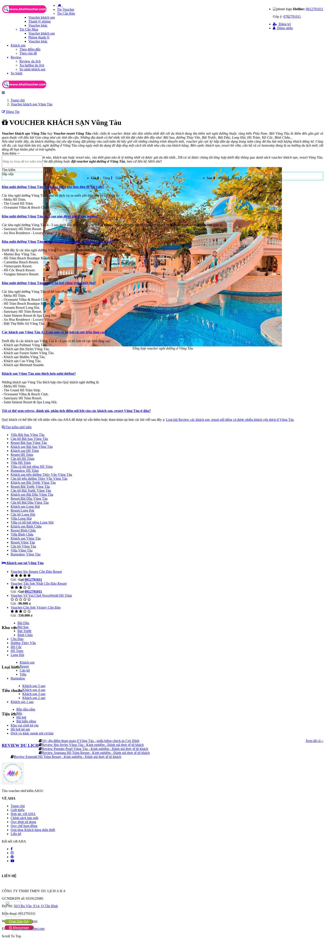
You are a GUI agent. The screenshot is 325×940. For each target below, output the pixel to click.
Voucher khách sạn (41, 17)
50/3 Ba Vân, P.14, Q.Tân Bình (36, 906)
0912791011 (314, 9)
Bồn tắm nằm (25, 709)
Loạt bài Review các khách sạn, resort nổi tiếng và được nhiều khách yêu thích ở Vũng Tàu (230, 419)
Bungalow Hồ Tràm (25, 470)
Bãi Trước (24, 631)
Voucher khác (38, 25)
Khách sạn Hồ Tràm (25, 451)
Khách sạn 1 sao (22, 702)
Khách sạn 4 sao (33, 690)
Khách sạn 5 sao (33, 686)
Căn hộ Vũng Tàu (23, 546)
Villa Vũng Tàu (21, 550)
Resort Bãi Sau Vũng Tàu (29, 443)
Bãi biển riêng (26, 721)
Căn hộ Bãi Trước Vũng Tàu (31, 490)
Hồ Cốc (16, 647)
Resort (24, 666)
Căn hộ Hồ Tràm (22, 458)
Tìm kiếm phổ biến (18, 427)
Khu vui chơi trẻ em (24, 725)
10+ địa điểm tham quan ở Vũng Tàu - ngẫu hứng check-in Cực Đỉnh (90, 741)
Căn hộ (25, 670)
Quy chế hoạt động (24, 826)
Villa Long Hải (21, 518)
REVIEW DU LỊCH (20, 745)
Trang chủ (18, 806)
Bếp (19, 713)
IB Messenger (19, 927)
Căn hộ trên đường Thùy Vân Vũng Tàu (39, 478)
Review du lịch (30, 61)
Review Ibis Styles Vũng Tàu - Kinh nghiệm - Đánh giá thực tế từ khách (93, 745)
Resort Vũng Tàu (23, 542)
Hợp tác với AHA (23, 814)
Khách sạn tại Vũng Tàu (25, 563)
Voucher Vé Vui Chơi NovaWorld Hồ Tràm (41, 595)
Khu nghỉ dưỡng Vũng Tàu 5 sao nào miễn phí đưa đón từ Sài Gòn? (53, 187)
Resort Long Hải (22, 510)
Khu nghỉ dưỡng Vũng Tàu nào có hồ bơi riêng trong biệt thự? (49, 283)
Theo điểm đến (29, 49)
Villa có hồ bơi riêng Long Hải (32, 522)
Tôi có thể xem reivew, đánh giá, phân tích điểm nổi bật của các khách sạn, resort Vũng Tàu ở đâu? (76, 411)
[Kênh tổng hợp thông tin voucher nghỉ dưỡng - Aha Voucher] (29, 13)
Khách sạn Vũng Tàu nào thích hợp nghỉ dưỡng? (39, 373)
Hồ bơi (21, 717)
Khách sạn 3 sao (33, 694)
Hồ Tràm (17, 651)
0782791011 (292, 16)
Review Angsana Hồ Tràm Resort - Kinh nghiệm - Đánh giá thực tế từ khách (96, 753)
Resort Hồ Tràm (22, 454)
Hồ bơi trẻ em (20, 729)
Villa (23, 674)
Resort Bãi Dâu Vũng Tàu (29, 498)
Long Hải (17, 655)
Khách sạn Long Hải (25, 506)
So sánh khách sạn (32, 69)
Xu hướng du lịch (31, 65)
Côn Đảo (17, 639)
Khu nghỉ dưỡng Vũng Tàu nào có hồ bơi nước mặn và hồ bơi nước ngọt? (57, 241)
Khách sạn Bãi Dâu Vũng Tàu (32, 494)
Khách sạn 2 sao (33, 698)
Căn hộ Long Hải (23, 514)
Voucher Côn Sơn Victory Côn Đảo (36, 607)
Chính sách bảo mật (24, 818)
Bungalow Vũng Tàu (25, 554)
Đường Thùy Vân (23, 643)
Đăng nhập (284, 28)
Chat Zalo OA (19, 921)
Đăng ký (284, 24)
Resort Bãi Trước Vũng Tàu (30, 486)
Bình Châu (25, 635)
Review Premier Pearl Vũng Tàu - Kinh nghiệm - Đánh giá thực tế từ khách (95, 749)
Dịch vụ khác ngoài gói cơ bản (32, 733)
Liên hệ (16, 834)
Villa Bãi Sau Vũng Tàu (27, 435)
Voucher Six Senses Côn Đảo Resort (36, 571)
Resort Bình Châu (23, 530)
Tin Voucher (65, 9)
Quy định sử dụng (23, 822)
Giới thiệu (18, 810)
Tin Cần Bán (66, 13)
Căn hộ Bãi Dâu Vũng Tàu (30, 502)
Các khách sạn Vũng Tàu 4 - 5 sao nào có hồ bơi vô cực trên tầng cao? (54, 332)
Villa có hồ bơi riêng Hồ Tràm (32, 466)
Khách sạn (18, 45)
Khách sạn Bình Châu (26, 526)
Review (16, 57)
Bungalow (18, 678)
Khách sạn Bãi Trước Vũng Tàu (33, 482)
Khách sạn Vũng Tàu (26, 538)
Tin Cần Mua (28, 29)
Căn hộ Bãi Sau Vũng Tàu (29, 439)
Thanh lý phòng (39, 21)
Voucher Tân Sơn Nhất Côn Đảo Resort (39, 583)
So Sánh (16, 73)
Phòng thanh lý (39, 37)
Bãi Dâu (23, 623)
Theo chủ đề (28, 53)
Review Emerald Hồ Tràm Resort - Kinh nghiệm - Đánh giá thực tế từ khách (67, 757)
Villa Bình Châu (22, 534)
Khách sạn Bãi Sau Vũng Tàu (32, 447)
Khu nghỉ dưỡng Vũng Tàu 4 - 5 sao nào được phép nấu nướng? (50, 216)
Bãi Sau (23, 627)
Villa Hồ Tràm (21, 462)
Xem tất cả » (314, 741)
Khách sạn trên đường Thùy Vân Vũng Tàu (41, 474)
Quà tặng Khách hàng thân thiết (33, 830)
